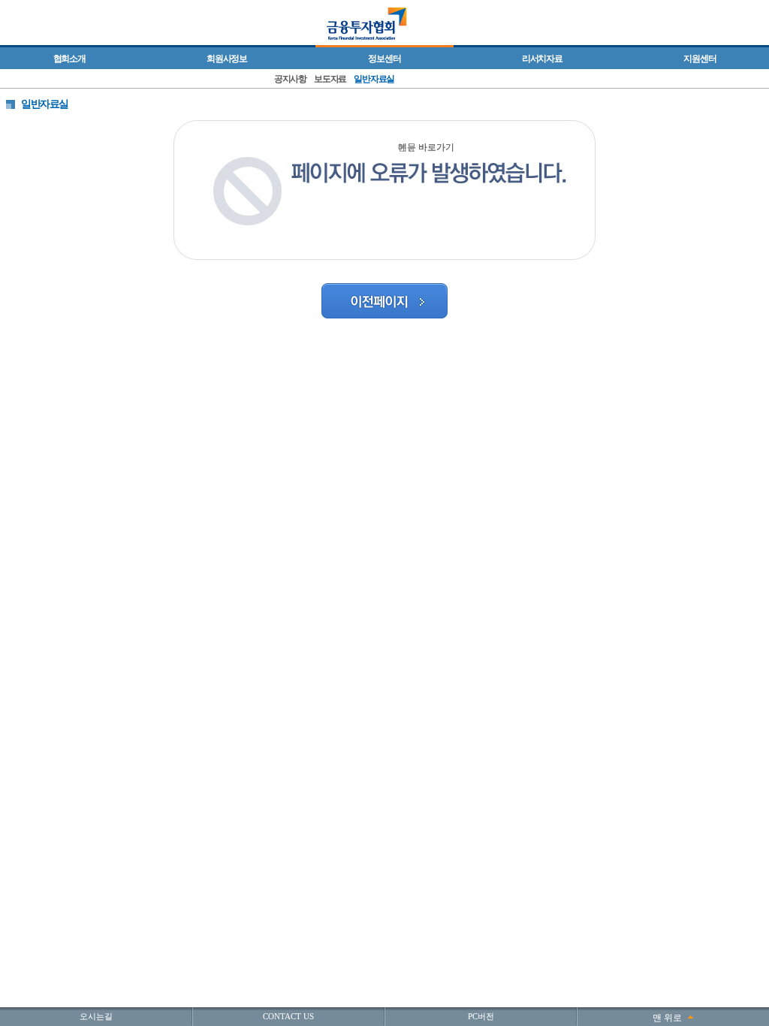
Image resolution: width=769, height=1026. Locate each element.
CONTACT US (288, 1016)
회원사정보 (227, 58)
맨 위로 (667, 1017)
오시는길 (96, 1016)
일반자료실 (374, 79)
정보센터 (384, 58)
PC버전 (481, 1016)
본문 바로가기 (426, 147)
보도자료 (330, 79)
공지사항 (290, 79)
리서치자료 (542, 58)
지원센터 (699, 58)
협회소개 (69, 58)
